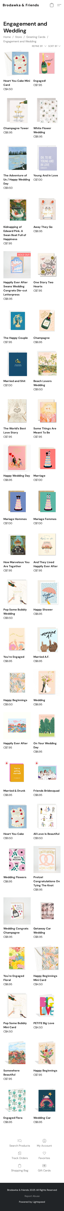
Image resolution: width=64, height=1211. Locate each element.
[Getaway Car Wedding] (47, 910)
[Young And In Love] (47, 157)
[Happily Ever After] (17, 725)
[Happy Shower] (47, 591)
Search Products (19, 1145)
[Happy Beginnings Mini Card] (47, 958)
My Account (44, 1145)
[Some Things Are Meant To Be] (47, 410)
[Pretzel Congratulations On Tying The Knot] (47, 859)
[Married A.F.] (47, 639)
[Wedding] (47, 682)
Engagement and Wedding (19, 41)
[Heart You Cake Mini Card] (17, 63)
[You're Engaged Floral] (17, 958)
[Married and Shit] (17, 363)
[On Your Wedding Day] (47, 725)
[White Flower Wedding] (47, 110)
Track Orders (20, 1158)
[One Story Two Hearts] (47, 264)
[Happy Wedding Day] (17, 458)
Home (7, 37)
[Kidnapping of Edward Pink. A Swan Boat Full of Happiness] (17, 209)
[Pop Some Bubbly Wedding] (17, 591)
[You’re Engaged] (17, 639)
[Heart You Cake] (17, 816)
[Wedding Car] (47, 1100)
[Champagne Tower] (17, 110)
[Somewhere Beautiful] (17, 1052)
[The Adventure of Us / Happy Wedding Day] (17, 157)
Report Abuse (32, 1196)
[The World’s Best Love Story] (17, 410)
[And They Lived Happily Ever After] (47, 544)
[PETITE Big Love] (47, 1005)
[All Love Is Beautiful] (47, 816)
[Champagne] (47, 320)
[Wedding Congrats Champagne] (17, 910)
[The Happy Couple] (17, 320)
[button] (21, 5)
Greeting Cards (35, 37)
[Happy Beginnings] (17, 682)
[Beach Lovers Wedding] (47, 363)
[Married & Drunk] (17, 773)
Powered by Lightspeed (32, 1201)
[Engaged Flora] (17, 1100)
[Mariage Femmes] (47, 501)
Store (18, 37)
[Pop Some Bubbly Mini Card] (17, 1005)
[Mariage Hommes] (17, 501)
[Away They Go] (47, 209)
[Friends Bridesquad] (47, 773)
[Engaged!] (47, 63)
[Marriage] (47, 458)
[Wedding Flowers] (17, 859)
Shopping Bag (19, 1170)
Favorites (44, 1158)
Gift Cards (44, 1170)
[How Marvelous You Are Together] (17, 544)
